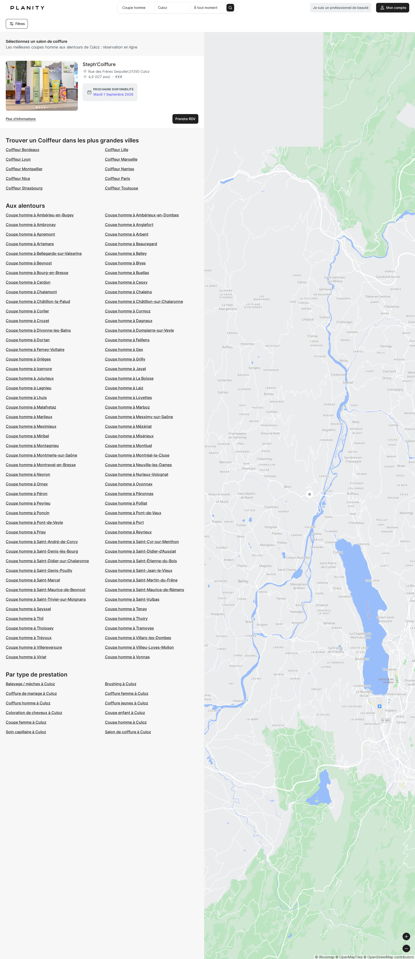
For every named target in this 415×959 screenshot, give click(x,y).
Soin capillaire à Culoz (26, 731)
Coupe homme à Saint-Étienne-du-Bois (141, 560)
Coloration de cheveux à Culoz (34, 712)
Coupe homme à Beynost (29, 263)
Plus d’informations (21, 119)
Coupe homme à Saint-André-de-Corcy (42, 541)
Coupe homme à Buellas (127, 272)
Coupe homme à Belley (126, 253)
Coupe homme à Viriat (26, 656)
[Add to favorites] (72, 66)
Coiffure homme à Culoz (28, 703)
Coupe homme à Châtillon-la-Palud (38, 301)
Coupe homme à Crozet (27, 320)
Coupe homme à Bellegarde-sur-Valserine (44, 253)
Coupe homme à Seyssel (28, 608)
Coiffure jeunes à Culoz (126, 703)
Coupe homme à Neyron (28, 474)
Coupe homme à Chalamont (31, 291)
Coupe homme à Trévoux (29, 637)
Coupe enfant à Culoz (125, 712)
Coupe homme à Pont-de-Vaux (133, 512)
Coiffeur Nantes (119, 168)
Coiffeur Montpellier (24, 168)
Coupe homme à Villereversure (34, 647)
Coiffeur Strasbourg (24, 188)
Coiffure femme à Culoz (126, 693)
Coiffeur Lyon (18, 159)
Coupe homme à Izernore (29, 368)
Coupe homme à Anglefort (129, 224)
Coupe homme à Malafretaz (31, 407)
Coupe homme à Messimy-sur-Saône (139, 416)
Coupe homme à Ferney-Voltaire (35, 349)
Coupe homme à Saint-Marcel (33, 580)
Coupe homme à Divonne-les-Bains (38, 330)
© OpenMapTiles (349, 957)
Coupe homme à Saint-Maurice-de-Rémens (144, 589)
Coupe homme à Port (124, 522)
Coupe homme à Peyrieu (28, 503)
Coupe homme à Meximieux (31, 426)
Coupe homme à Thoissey (30, 628)
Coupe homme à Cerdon (28, 282)
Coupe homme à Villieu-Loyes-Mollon (139, 647)
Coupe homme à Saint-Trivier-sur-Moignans (46, 599)
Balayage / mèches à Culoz (30, 683)
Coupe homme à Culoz (126, 722)
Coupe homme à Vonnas (127, 656)
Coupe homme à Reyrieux (128, 532)
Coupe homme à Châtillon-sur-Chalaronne (144, 301)
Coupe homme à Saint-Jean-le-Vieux (138, 570)
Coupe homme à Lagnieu (28, 387)
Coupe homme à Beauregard (131, 243)
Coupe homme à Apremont (30, 234)
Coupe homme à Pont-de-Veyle (34, 522)
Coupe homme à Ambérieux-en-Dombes (142, 215)
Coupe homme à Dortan (28, 339)
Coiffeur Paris (117, 178)
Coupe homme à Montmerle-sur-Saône (41, 455)
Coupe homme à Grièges (28, 359)
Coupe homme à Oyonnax (129, 484)
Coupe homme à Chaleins (128, 291)
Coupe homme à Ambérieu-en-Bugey (40, 215)
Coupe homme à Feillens (127, 339)
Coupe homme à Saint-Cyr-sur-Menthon (142, 541)
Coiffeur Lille (116, 149)
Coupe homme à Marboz (127, 407)
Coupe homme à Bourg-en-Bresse (37, 272)
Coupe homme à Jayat (125, 368)
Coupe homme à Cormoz (128, 311)
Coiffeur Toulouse (121, 188)
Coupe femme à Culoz (26, 722)
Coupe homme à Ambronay (31, 224)
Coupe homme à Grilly (125, 359)
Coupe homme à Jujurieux (30, 378)
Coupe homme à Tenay (126, 608)
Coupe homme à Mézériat (128, 426)
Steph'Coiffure (99, 64)
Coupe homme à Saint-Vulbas (132, 599)
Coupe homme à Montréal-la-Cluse (137, 455)
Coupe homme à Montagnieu (32, 445)
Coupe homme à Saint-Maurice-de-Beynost (45, 589)
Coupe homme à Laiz (124, 387)
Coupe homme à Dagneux (129, 320)
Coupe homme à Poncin (27, 512)
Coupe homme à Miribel (27, 436)
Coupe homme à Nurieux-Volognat (136, 474)
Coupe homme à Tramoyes (129, 628)
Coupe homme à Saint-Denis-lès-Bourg (42, 551)
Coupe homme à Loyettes (128, 397)
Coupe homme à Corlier (27, 311)
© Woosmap (325, 957)
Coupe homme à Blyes (125, 263)
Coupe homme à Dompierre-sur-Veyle (139, 330)
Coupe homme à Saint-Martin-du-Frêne (141, 580)
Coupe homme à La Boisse (129, 378)
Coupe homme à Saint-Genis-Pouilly (39, 570)
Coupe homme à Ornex (27, 484)
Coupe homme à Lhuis (26, 397)
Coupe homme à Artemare (30, 243)
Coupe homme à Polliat (126, 503)
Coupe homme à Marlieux (29, 416)
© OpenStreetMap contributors (389, 957)
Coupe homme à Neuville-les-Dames (138, 464)
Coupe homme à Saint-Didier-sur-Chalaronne (47, 560)
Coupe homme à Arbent (126, 234)
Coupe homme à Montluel (128, 445)
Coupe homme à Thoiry (126, 618)
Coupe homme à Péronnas (129, 493)
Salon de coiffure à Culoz (128, 731)
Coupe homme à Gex (124, 349)
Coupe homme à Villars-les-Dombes (138, 637)
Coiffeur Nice (18, 178)
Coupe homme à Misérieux (129, 436)
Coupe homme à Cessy (126, 282)
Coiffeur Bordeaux (22, 149)
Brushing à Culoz (120, 683)
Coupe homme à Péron (27, 493)
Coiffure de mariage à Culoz (31, 693)
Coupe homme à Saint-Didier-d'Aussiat (140, 551)
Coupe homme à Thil (24, 618)
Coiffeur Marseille (121, 159)
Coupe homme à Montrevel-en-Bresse (41, 464)
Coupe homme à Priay (26, 532)
